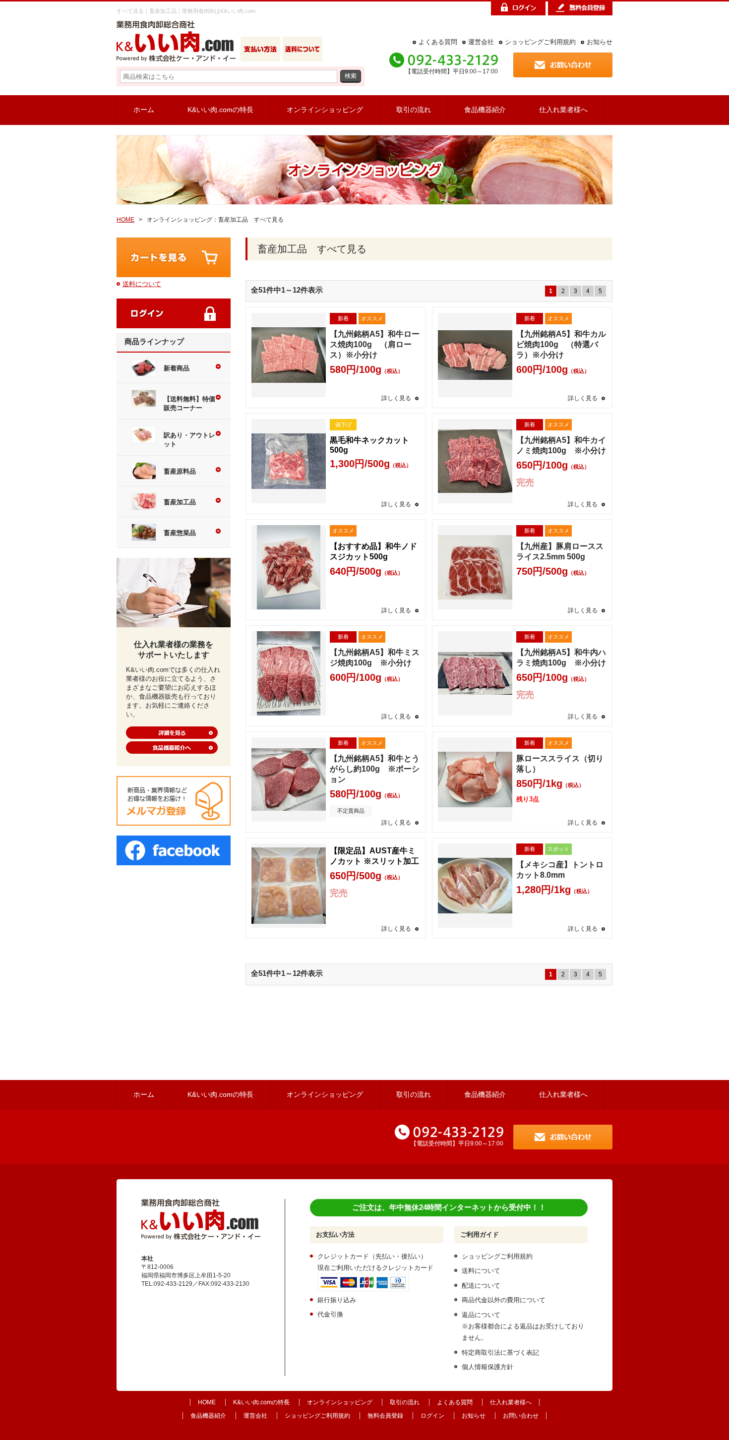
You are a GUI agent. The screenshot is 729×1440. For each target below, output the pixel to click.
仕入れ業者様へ (563, 110)
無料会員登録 (385, 1415)
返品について (481, 1315)
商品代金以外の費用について (504, 1300)
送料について (141, 284)
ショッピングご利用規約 (540, 42)
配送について (481, 1285)
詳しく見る (396, 398)
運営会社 (481, 42)
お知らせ (599, 42)
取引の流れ (413, 110)
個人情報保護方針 (487, 1367)
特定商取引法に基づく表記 (500, 1352)
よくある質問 (438, 42)
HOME (125, 219)
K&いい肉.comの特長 (220, 110)
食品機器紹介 (485, 110)
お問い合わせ (521, 1415)
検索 (351, 75)
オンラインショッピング (325, 110)
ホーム (143, 110)
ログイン (432, 1415)
